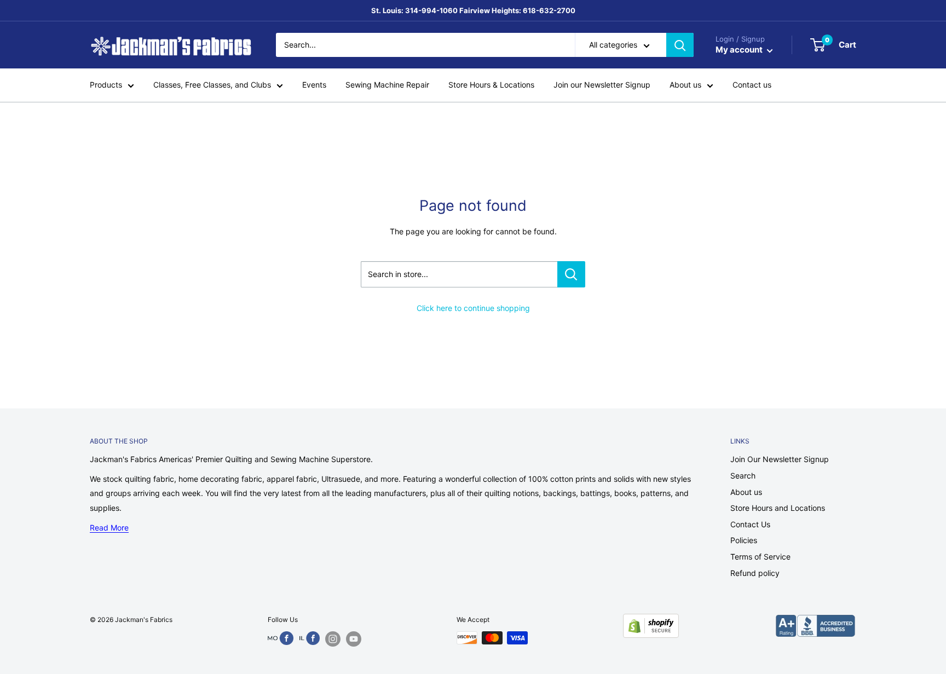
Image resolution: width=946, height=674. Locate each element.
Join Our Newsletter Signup (779, 459)
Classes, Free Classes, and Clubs (212, 85)
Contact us (751, 85)
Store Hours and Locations (777, 507)
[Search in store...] (571, 274)
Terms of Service (760, 556)
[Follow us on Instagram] (333, 639)
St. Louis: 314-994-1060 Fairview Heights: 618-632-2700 (473, 10)
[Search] (680, 45)
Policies (743, 540)
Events (314, 85)
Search (742, 475)
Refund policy (755, 573)
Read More (109, 527)
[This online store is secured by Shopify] (651, 626)
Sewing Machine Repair (387, 85)
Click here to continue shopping (473, 308)
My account (740, 50)
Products (106, 85)
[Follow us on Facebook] (280, 638)
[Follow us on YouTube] (353, 639)
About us (685, 85)
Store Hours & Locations (491, 85)
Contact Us (750, 524)
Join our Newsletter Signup (601, 85)
